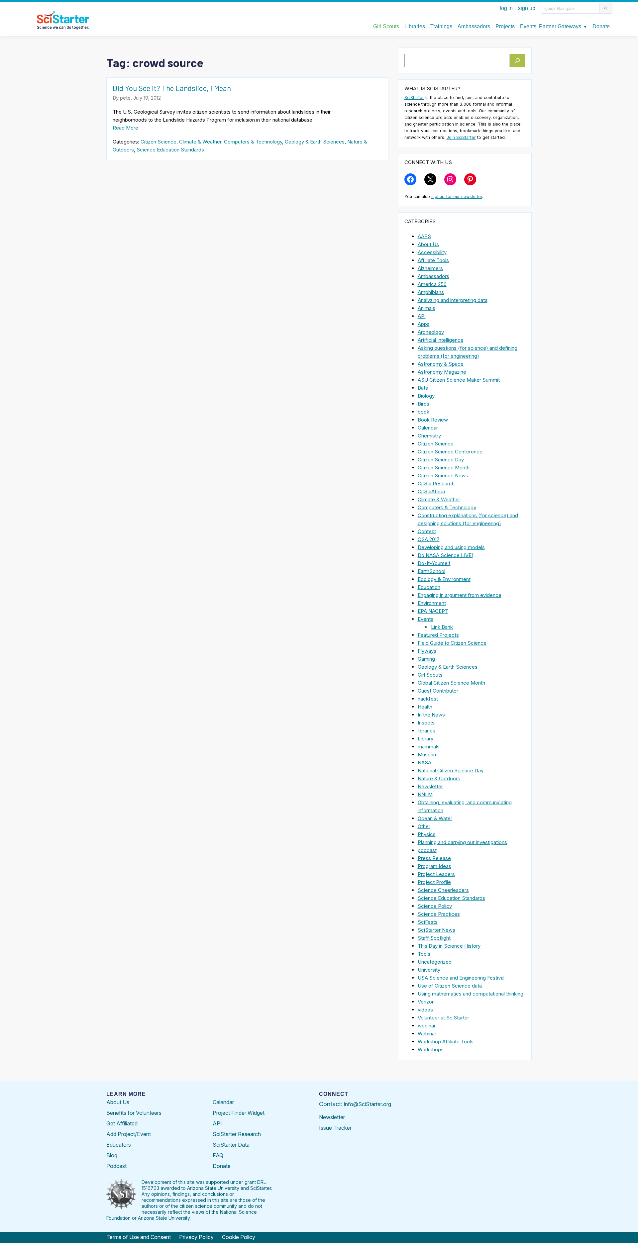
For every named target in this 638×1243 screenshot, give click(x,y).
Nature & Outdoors (439, 778)
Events (425, 619)
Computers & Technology (253, 142)
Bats (423, 388)
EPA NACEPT (433, 611)
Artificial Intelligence (441, 340)
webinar (427, 1025)
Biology (426, 396)
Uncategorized (435, 962)
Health (425, 707)
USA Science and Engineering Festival (461, 978)
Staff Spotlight (434, 938)
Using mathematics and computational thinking (470, 994)
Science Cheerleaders (443, 890)
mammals (429, 746)
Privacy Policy (196, 1237)
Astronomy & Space (441, 364)
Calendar (428, 428)
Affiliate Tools (433, 260)
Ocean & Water (435, 818)
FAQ (218, 1155)
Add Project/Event (128, 1134)
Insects (426, 722)
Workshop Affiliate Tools (446, 1041)
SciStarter (414, 97)
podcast (427, 850)
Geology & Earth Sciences (315, 142)
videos (425, 1009)
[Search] (517, 60)
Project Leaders (436, 874)
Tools (424, 954)
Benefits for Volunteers (133, 1112)
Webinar (427, 1033)
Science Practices (439, 914)
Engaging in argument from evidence (459, 595)
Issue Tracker (335, 1127)
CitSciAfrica (431, 491)
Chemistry (429, 435)
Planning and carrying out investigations (462, 842)
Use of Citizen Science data (450, 986)
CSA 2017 (429, 539)
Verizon (426, 1002)
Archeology (431, 332)
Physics (427, 834)
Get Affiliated (122, 1123)
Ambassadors (433, 276)
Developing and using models (451, 547)
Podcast (116, 1166)
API (422, 316)
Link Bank (442, 627)
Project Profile (434, 882)
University (429, 970)
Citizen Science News (443, 475)
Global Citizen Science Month (451, 683)
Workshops (431, 1049)
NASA (424, 762)
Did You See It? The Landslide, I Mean (172, 88)
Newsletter (430, 786)
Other (424, 826)
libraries (426, 730)
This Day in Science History (449, 946)
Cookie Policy (238, 1237)
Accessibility (432, 252)
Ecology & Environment (444, 579)
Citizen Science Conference (450, 451)
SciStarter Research (237, 1134)
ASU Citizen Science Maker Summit (459, 380)
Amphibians (431, 292)
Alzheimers (430, 268)
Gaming (426, 659)
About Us (428, 244)
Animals (426, 308)
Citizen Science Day (441, 459)
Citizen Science (158, 142)
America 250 (432, 284)
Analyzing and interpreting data (452, 300)
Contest (427, 531)
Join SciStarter (461, 137)
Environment (432, 603)
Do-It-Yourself (434, 563)
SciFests (428, 922)
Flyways (427, 651)
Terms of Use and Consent (138, 1237)
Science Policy (435, 906)
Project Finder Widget (239, 1112)
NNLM (425, 794)
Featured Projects (438, 635)
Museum (428, 754)
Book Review (433, 420)
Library (425, 738)
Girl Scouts (430, 675)
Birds (423, 404)
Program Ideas (434, 866)
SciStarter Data (231, 1144)
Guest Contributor (438, 691)
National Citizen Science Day (450, 770)
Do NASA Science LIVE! (445, 555)
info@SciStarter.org (367, 1104)
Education (429, 587)
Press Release (434, 858)
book (423, 412)
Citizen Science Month (444, 467)
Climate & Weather (200, 142)
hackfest (428, 699)
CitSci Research (436, 483)
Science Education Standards (170, 149)
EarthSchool (431, 571)
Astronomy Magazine (442, 372)
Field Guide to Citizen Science (452, 643)
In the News (431, 715)
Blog (111, 1155)
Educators (118, 1144)
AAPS (424, 236)
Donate (222, 1166)
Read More (125, 128)
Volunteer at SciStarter (443, 1017)
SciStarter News (436, 930)
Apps (424, 324)
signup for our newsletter (456, 196)
